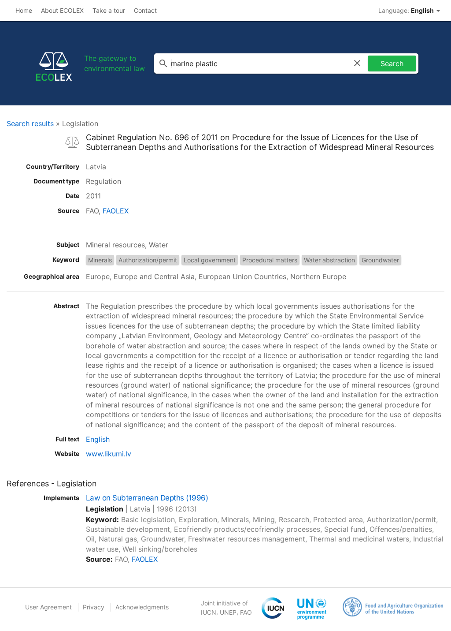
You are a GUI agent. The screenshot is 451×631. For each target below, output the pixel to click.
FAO (246, 612)
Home (23, 10)
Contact (145, 10)
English (98, 439)
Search (392, 63)
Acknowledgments (142, 607)
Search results (30, 123)
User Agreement (48, 607)
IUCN (208, 612)
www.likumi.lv (108, 453)
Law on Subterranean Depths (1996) (147, 497)
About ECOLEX (62, 10)
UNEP (228, 612)
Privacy (93, 607)
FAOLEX (116, 210)
